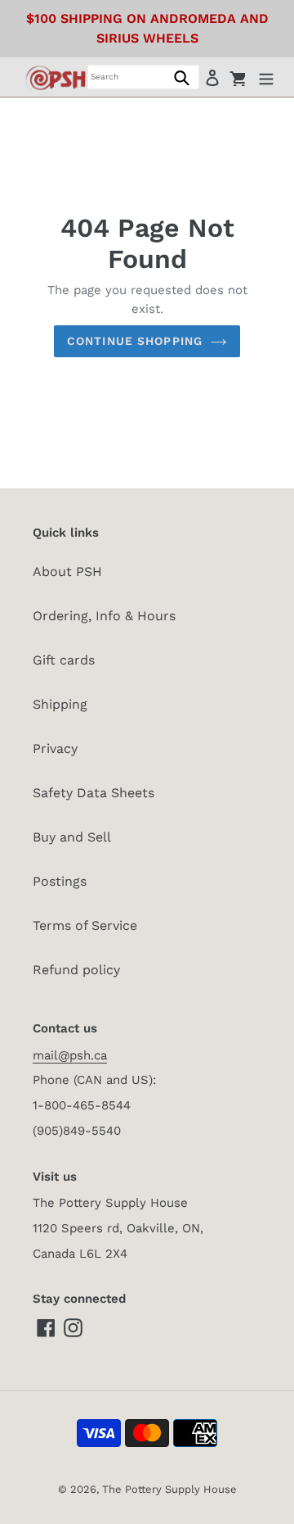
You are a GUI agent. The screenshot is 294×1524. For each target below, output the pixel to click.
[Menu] (266, 77)
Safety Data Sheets (93, 793)
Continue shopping (135, 340)
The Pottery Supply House (169, 1489)
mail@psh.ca (70, 1055)
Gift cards (64, 660)
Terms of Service (85, 925)
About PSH (67, 571)
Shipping (60, 704)
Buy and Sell (72, 837)
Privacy (55, 748)
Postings (60, 881)
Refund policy (76, 969)
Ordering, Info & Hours (104, 616)
